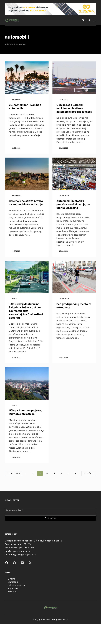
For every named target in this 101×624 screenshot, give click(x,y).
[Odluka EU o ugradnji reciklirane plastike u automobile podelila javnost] (74, 77)
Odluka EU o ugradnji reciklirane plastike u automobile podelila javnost (74, 108)
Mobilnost (17, 100)
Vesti (14, 299)
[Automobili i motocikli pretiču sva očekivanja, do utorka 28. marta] (74, 174)
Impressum (13, 588)
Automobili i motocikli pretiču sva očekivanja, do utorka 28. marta (73, 204)
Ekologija (64, 100)
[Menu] (94, 20)
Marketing (13, 582)
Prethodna (15, 473)
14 (75, 473)
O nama (11, 578)
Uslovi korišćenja (16, 585)
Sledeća (87, 473)
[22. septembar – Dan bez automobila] (27, 77)
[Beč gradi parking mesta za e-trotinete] (74, 277)
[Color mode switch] (83, 20)
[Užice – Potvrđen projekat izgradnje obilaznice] (27, 383)
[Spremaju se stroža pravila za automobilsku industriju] (27, 174)
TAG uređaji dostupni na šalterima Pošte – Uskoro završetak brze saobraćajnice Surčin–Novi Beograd (26, 310)
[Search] (89, 20)
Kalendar (12, 591)
